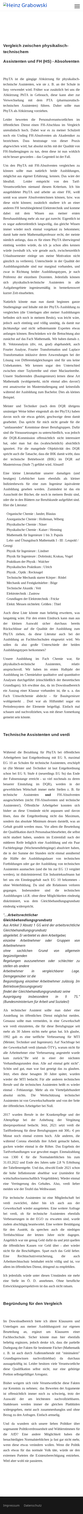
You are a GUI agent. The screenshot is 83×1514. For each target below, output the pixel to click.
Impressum (11, 1505)
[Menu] (77, 6)
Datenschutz (33, 1505)
